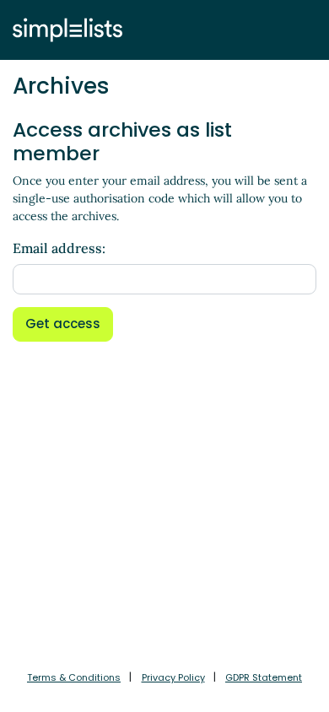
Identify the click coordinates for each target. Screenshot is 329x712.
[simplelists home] (63, 30)
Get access (62, 323)
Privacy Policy (173, 677)
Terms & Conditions (74, 677)
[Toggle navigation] (301, 29)
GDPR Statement (263, 677)
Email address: (59, 248)
